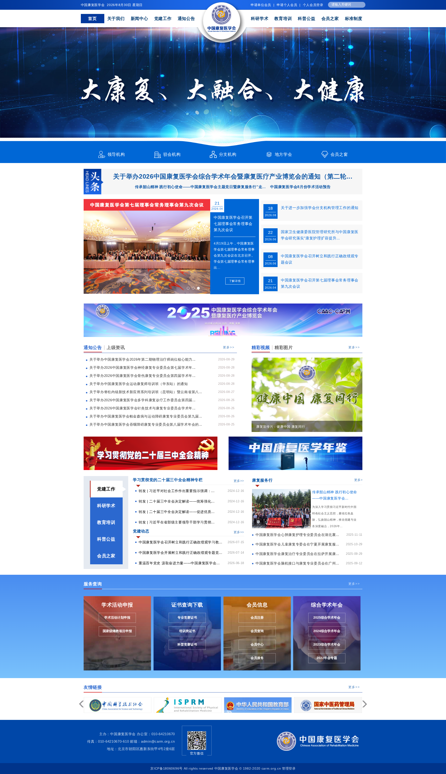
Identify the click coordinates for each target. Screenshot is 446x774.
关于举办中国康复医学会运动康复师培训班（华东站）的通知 (138, 384)
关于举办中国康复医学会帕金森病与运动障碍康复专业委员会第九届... (145, 416)
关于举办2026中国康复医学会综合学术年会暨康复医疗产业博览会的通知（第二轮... (233, 176)
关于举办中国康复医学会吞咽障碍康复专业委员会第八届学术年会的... (145, 424)
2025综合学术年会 (326, 617)
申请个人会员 (287, 5)
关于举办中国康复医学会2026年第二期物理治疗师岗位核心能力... (142, 359)
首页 (92, 18)
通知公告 (186, 18)
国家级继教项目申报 (117, 631)
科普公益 (306, 18)
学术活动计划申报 (117, 617)
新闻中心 (139, 18)
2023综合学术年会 (326, 644)
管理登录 (289, 768)
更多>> (229, 347)
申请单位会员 (261, 5)
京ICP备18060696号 (166, 768)
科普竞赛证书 (187, 644)
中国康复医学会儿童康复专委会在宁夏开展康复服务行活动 (299, 544)
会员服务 (257, 658)
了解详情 (235, 281)
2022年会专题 (327, 658)
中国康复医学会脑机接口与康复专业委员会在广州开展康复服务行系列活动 (299, 563)
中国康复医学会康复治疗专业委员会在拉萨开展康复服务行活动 (299, 554)
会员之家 (330, 18)
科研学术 (259, 18)
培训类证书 (187, 631)
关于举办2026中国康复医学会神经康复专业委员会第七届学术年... (142, 367)
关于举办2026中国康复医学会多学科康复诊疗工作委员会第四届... (142, 400)
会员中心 (257, 644)
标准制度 (353, 18)
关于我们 (116, 18)
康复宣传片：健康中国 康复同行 (280, 426)
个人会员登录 (313, 5)
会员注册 (257, 617)
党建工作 (163, 18)
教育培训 (283, 18)
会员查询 (257, 631)
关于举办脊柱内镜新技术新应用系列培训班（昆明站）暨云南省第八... (145, 392)
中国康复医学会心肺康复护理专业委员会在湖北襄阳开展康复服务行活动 (299, 535)
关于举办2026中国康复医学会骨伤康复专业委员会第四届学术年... (142, 376)
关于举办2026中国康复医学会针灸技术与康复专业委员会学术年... (142, 408)
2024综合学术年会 (326, 631)
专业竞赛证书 (187, 617)
